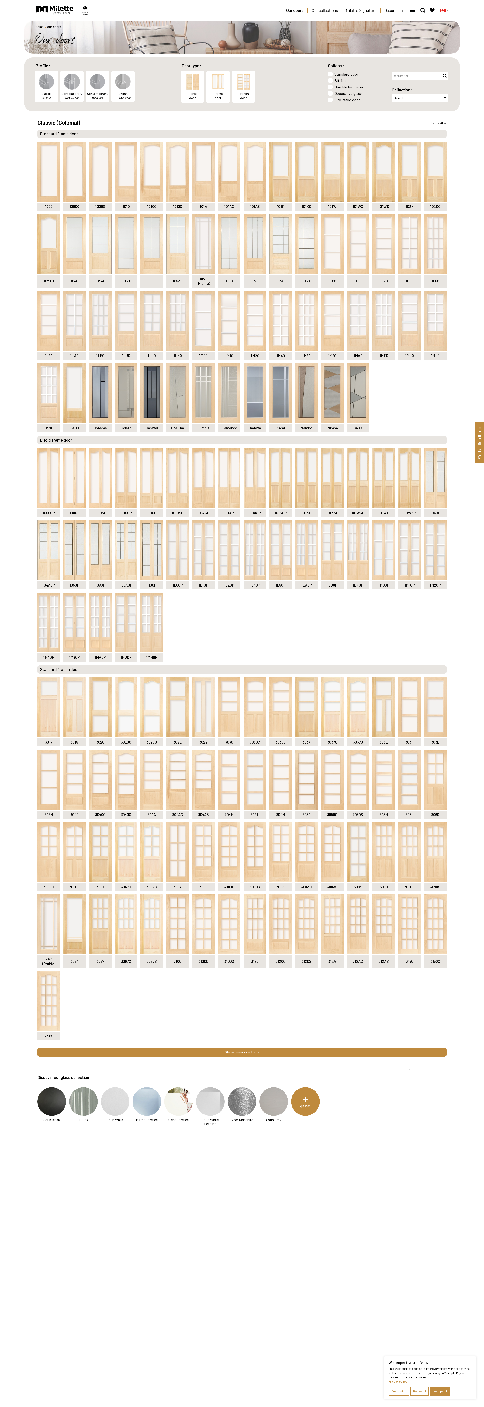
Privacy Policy (398, 1381)
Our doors (295, 10)
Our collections (325, 10)
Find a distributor (479, 442)
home (39, 27)
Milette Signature (361, 10)
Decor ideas (394, 10)
